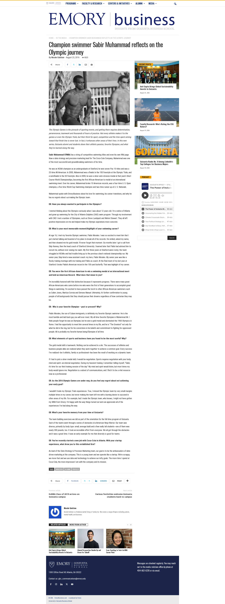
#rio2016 (59, 469)
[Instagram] (56, 584)
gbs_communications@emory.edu (72, 578)
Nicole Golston (57, 57)
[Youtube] (72, 584)
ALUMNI (139, 3)
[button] (175, 3)
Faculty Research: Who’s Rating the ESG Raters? (157, 125)
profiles (75, 469)
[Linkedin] (79, 64)
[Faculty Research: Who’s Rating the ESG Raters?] (157, 112)
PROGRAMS (71, 3)
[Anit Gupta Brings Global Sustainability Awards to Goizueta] (62, 538)
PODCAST (145, 177)
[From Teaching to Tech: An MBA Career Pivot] (119, 538)
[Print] (91, 64)
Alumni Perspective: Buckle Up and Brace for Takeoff (89, 551)
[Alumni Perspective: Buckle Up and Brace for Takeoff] (90, 538)
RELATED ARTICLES (58, 525)
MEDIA (151, 3)
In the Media (61, 38)
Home (51, 38)
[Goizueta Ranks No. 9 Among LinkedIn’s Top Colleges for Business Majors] (157, 150)
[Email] (85, 64)
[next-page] (131, 524)
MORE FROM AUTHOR (78, 525)
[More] (127, 480)
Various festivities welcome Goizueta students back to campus (113, 495)
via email (156, 570)
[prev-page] (127, 524)
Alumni (67, 469)
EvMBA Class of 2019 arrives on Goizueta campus (64, 495)
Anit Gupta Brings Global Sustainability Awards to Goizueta (60, 551)
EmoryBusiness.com (61, 598)
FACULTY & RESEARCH (92, 3)
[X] (73, 64)
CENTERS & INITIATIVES (119, 3)
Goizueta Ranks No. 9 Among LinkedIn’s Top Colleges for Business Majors (156, 162)
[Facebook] (67, 64)
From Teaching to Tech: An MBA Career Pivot (116, 551)
